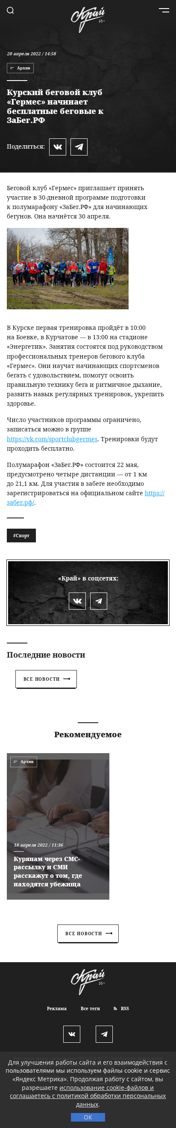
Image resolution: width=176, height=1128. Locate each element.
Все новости (41, 679)
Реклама (57, 1008)
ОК (88, 1117)
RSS (124, 1008)
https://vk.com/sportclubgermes (52, 439)
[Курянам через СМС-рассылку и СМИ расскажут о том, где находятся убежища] (58, 826)
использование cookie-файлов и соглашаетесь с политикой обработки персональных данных (88, 1095)
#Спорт (21, 536)
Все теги (90, 1008)
